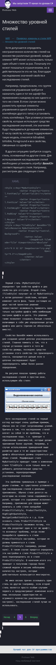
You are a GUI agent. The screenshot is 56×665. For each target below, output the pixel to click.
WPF (7, 38)
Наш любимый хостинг (28, 660)
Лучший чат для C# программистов (32, 649)
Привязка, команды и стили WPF (33, 38)
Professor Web (9, 10)
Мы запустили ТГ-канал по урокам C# (32, 3)
